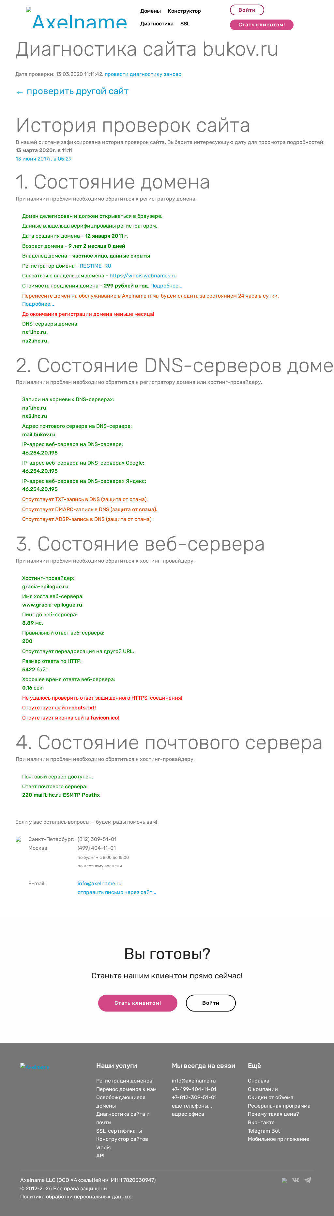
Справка (258, 1081)
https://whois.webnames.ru (143, 276)
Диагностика (157, 24)
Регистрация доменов (124, 1081)
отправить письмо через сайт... (117, 892)
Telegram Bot (264, 1131)
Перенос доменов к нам (126, 1089)
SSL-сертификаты (119, 1131)
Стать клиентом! (261, 24)
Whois (103, 1147)
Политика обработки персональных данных (75, 1197)
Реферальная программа (279, 1106)
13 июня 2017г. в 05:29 (43, 159)
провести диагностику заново (143, 74)
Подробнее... (166, 286)
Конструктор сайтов (122, 1139)
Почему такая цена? (273, 1114)
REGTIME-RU (95, 266)
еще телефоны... (192, 1106)
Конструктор (184, 11)
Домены (150, 11)
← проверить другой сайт (72, 91)
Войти (247, 10)
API (100, 1156)
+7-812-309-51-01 (194, 1097)
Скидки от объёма (271, 1097)
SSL (185, 24)
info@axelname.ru (100, 883)
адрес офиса (188, 1114)
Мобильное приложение (278, 1139)
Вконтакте (261, 1122)
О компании (263, 1089)
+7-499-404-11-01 (194, 1089)
